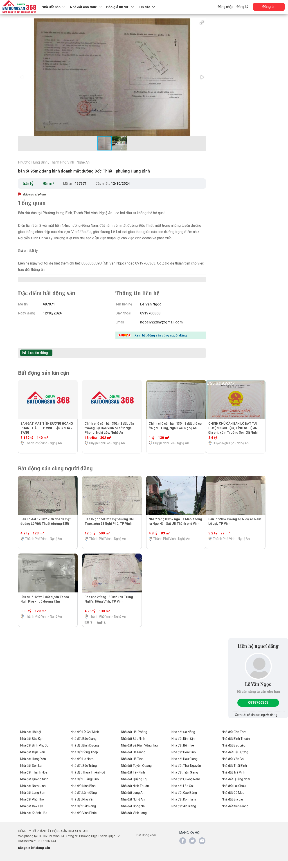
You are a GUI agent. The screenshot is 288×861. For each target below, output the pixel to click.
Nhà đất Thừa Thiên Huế (88, 772)
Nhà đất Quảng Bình (85, 779)
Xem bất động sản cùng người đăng (161, 335)
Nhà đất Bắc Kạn (31, 738)
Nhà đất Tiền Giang (184, 772)
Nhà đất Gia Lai (232, 799)
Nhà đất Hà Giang (133, 752)
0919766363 (258, 702)
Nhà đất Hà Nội (30, 732)
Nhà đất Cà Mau (233, 792)
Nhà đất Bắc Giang (84, 738)
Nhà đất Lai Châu (234, 786)
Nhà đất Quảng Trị (133, 779)
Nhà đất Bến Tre (182, 745)
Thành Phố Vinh (62, 162)
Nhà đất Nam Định (33, 786)
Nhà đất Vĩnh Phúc (84, 813)
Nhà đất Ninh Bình (83, 786)
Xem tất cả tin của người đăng (256, 715)
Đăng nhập (225, 7)
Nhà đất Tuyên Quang (136, 765)
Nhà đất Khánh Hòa (33, 813)
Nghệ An (83, 162)
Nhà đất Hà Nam (82, 759)
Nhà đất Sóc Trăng (84, 765)
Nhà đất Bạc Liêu (233, 745)
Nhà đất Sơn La (31, 765)
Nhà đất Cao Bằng (184, 792)
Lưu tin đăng (38, 353)
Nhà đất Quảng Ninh (34, 779)
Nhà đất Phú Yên (82, 799)
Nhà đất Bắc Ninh (133, 738)
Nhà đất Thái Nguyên (186, 765)
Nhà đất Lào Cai (182, 786)
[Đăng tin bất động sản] (19, 7)
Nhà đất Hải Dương (235, 752)
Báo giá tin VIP (117, 7)
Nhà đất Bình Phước (34, 745)
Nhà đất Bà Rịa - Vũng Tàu (139, 745)
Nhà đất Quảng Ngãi (236, 779)
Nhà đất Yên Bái (233, 759)
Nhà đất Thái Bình (234, 765)
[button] (201, 22)
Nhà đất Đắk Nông (83, 806)
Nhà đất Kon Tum (183, 799)
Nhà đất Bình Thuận (236, 738)
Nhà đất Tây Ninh (133, 772)
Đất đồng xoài (146, 835)
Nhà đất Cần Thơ (233, 732)
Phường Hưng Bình (32, 162)
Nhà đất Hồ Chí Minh (85, 732)
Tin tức (144, 7)
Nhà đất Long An (132, 792)
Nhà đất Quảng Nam (185, 779)
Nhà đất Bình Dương (85, 745)
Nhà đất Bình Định (183, 738)
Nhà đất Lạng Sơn (32, 792)
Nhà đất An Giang (183, 806)
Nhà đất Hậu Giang (184, 759)
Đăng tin (268, 6)
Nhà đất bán (51, 7)
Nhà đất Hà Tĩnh (132, 759)
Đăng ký (242, 7)
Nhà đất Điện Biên (32, 752)
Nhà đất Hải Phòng (134, 732)
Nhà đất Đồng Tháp (84, 752)
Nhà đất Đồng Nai (133, 806)
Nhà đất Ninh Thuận (135, 786)
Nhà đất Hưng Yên (33, 759)
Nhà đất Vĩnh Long (134, 813)
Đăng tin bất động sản (34, 848)
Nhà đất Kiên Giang (235, 806)
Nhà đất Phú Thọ (32, 799)
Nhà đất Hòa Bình (183, 752)
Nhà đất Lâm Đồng (84, 792)
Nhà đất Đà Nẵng (183, 732)
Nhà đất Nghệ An (133, 799)
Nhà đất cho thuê (83, 7)
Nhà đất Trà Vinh (233, 772)
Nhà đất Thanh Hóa (33, 772)
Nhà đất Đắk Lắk (31, 806)
